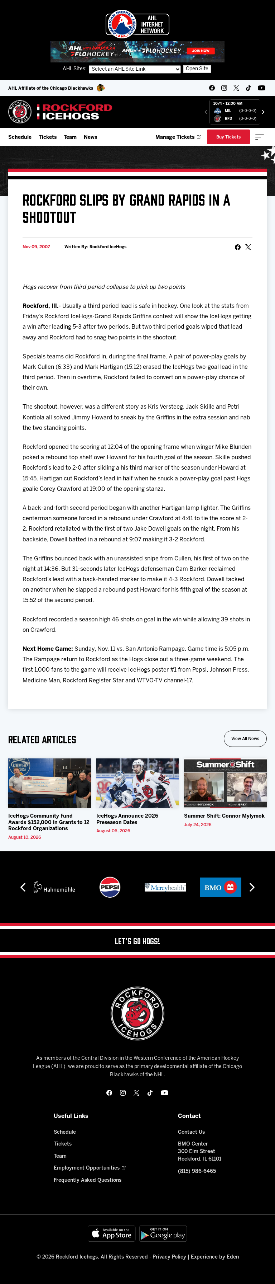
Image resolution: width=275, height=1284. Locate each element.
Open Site (197, 69)
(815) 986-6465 (197, 1171)
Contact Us (191, 1132)
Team (70, 137)
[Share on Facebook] (237, 247)
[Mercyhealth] (165, 887)
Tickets (48, 137)
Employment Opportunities (87, 1168)
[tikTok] (248, 88)
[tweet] (248, 247)
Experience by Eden (215, 1257)
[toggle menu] (259, 137)
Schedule (20, 137)
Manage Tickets (174, 137)
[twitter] (236, 88)
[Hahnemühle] (54, 887)
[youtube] (261, 88)
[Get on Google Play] (163, 1234)
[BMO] (220, 887)
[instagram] (224, 88)
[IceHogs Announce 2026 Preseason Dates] (137, 783)
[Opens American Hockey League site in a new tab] (137, 24)
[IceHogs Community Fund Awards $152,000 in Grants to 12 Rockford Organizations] (49, 783)
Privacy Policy (169, 1257)
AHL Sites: (75, 69)
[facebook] (212, 88)
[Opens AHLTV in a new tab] (137, 51)
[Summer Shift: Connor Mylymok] (225, 783)
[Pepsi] (110, 887)
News (90, 137)
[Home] (60, 111)
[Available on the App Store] (112, 1234)
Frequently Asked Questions (87, 1180)
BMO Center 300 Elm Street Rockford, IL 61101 (199, 1152)
